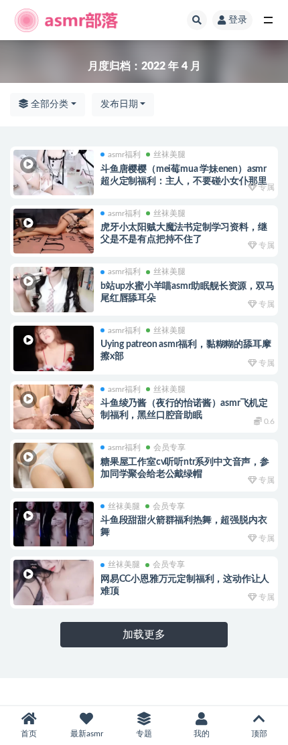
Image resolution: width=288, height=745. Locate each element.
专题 (144, 734)
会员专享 (169, 447)
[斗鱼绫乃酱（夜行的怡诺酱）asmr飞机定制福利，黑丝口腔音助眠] (53, 407)
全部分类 (48, 104)
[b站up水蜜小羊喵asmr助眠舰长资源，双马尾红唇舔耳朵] (53, 289)
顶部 (259, 734)
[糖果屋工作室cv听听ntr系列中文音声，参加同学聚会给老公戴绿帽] (53, 465)
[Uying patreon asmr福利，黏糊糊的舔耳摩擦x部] (53, 348)
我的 (202, 734)
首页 (29, 734)
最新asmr (86, 734)
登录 (237, 20)
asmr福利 (124, 154)
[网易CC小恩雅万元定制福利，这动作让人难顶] (53, 582)
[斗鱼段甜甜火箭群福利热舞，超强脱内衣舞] (53, 524)
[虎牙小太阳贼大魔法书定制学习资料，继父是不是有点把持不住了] (53, 231)
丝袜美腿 (169, 154)
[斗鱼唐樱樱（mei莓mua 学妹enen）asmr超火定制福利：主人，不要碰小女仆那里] (53, 172)
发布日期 (119, 104)
